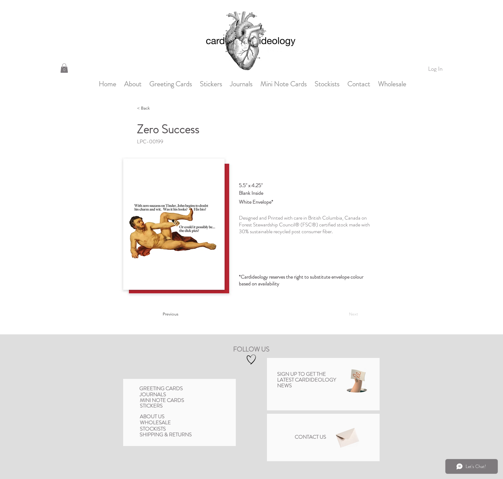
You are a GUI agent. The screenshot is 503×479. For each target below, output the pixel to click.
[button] (64, 68)
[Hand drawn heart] (251, 359)
